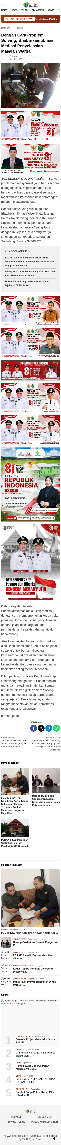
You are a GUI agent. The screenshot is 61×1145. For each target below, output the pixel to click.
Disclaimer (45, 1117)
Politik (25, 1089)
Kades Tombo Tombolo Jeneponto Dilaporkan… (33, 970)
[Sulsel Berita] (30, 5)
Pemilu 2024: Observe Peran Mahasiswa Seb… (32, 1067)
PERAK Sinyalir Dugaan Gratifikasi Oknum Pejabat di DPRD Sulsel (14, 842)
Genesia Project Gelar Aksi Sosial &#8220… (35, 1041)
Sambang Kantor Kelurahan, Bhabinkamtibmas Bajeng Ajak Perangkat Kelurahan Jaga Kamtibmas (46, 743)
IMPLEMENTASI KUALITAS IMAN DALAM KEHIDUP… (36, 1080)
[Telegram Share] (48, 728)
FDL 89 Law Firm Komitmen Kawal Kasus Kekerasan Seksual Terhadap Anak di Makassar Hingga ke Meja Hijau (29, 261)
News (23, 939)
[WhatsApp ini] (56, 728)
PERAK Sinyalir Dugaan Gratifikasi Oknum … (33, 957)
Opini (30, 1036)
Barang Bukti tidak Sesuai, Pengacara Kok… (35, 944)
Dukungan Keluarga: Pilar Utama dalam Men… (35, 1054)
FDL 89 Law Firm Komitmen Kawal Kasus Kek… (29, 932)
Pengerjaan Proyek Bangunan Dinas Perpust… (34, 983)
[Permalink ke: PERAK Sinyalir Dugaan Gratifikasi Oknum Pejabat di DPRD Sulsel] (15, 828)
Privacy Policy (16, 1122)
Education (21, 1036)
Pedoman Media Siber (44, 1122)
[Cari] (58, 5)
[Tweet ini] (41, 728)
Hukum (4, 930)
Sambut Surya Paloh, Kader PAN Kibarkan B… (35, 1094)
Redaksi (16, 1117)
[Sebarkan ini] (33, 728)
